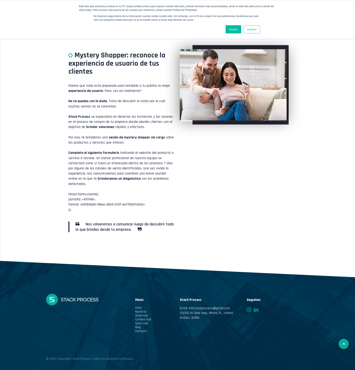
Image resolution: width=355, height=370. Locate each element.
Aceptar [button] (233, 29)
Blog (138, 327)
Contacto (141, 331)
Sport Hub (141, 323)
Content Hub (143, 319)
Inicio (138, 308)
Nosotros (141, 312)
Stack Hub (141, 315)
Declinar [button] (252, 29)
